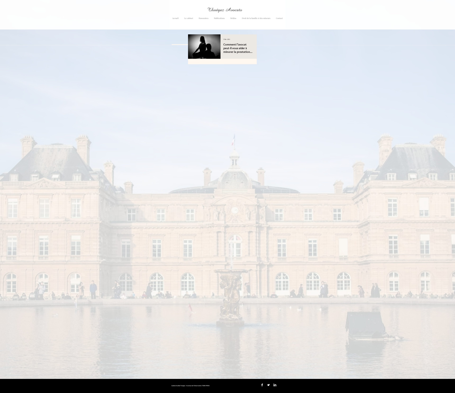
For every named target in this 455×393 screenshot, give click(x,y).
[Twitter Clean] (268, 385)
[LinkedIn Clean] (274, 385)
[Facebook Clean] (262, 385)
